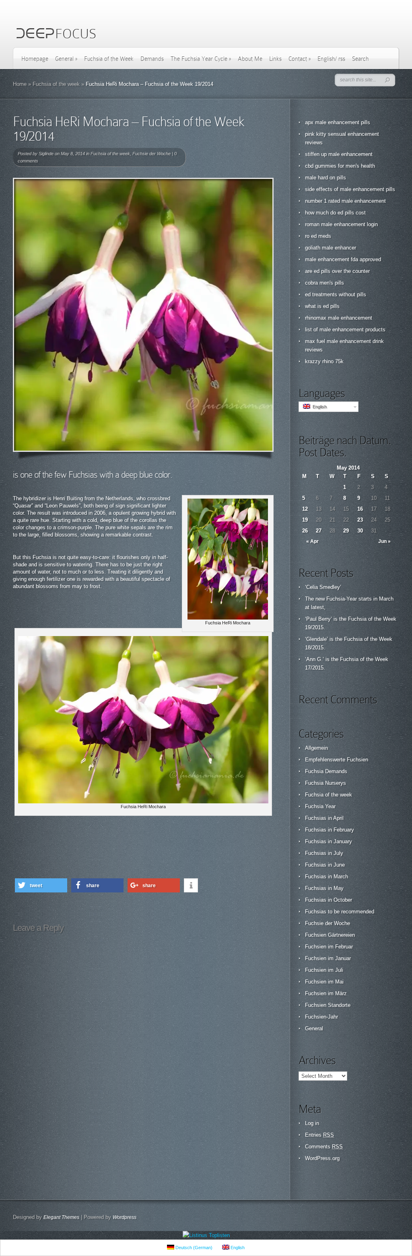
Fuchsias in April (324, 818)
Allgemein (316, 748)
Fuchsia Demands (326, 771)
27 (318, 531)
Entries (319, 1135)
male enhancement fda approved (343, 259)
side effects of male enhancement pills (350, 189)
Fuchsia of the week (56, 84)
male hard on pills (325, 178)
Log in (312, 1123)
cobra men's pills (324, 283)
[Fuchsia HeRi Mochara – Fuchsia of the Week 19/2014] (143, 315)
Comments (324, 1147)
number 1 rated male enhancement (345, 201)
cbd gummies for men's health (340, 166)
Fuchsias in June (325, 865)
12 (305, 509)
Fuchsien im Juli (324, 970)
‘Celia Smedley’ (323, 587)
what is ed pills (322, 306)
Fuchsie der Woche (151, 153)
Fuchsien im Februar (329, 947)
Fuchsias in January (328, 841)
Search (360, 59)
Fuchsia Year (320, 806)
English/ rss (331, 59)
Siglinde (46, 153)
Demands (152, 59)
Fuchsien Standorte (327, 1005)
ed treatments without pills (335, 294)
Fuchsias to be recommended (339, 912)
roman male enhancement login (341, 224)
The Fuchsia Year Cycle (201, 59)
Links (275, 59)
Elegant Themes (61, 1217)
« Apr (312, 541)
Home (20, 84)
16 (360, 509)
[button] (41, 885)
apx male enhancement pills (337, 122)
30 (360, 531)
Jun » (384, 541)
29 (346, 531)
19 (305, 520)
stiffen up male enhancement (339, 154)
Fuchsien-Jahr (321, 1017)
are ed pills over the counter (337, 271)
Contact (299, 59)
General (66, 59)
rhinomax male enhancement (338, 318)
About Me (250, 59)
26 (305, 531)
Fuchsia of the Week (109, 59)
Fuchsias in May (324, 888)
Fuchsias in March (326, 876)
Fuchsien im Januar (328, 958)
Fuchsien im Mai (324, 982)
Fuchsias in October (328, 900)
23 (360, 520)
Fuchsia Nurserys (325, 783)
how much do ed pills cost (335, 213)
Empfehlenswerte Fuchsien (336, 760)
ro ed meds (318, 236)
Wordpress (124, 1217)
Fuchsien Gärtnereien (330, 935)
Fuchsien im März (326, 993)
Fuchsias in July (324, 853)
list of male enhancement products (345, 329)
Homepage (34, 59)
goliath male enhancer (330, 248)
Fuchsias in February (329, 830)
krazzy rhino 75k (324, 361)
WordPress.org (322, 1158)
